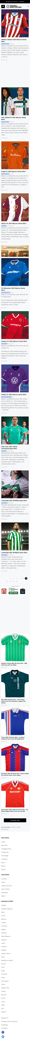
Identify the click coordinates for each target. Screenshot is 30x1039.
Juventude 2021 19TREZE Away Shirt (14, 500)
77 (19, 578)
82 (13, 581)
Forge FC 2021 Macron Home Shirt (13, 171)
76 (16, 578)
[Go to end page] (23, 581)
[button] (3, 6)
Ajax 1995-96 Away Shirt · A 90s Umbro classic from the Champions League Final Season (13, 701)
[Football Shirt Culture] (14, 6)
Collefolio (21, 1)
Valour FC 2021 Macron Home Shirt (13, 223)
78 (22, 578)
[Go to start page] (3, 578)
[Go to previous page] (7, 578)
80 (7, 581)
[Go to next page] (20, 581)
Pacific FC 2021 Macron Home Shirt (13, 394)
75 (13, 578)
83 (16, 581)
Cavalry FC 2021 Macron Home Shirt (14, 341)
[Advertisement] (14, 74)
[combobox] (28, 6)
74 (10, 578)
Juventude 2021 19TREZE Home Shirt (14, 552)
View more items (15, 820)
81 (10, 581)
